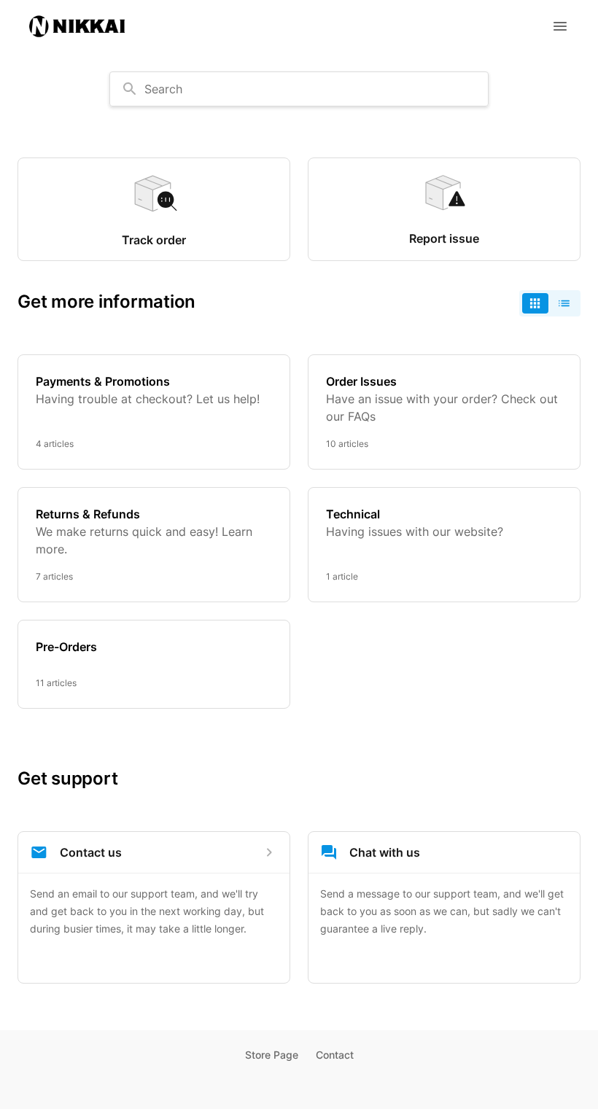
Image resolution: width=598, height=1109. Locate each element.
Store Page (271, 1054)
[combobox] (299, 88)
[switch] (549, 303)
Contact (335, 1054)
